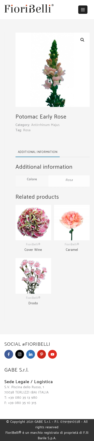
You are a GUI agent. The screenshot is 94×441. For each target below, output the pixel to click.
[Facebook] (8, 354)
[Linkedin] (30, 354)
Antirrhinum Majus (45, 125)
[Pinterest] (41, 354)
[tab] (38, 152)
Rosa (27, 130)
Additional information (37, 152)
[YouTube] (52, 354)
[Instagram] (19, 354)
